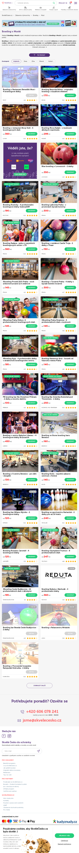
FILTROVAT (41, 55)
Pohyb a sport (53, 9)
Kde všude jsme (8, 798)
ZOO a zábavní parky (25, 9)
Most (42, 15)
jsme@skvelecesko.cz (42, 720)
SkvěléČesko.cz (7, 15)
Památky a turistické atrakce (69, 9)
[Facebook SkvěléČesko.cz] (4, 736)
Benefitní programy (9, 763)
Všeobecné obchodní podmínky (13, 807)
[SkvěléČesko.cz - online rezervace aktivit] (7, 3)
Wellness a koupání (40, 9)
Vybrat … (51, 61)
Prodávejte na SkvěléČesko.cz (12, 782)
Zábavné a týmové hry (9, 9)
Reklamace (6, 772)
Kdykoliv (16, 61)
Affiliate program (8, 789)
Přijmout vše (64, 835)
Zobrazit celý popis (38, 47)
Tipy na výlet (7, 775)
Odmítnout (64, 840)
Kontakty (6, 800)
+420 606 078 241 (42, 711)
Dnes (25, 61)
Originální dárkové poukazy (12, 770)
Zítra (33, 61)
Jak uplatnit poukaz (9, 768)
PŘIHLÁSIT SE (63, 3)
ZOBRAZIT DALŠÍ (39, 685)
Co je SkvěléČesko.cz (10, 765)
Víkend (41, 61)
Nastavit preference (64, 844)
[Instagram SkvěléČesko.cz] (9, 736)
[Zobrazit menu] (75, 3)
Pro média (6, 810)
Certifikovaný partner (10, 791)
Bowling (35, 15)
